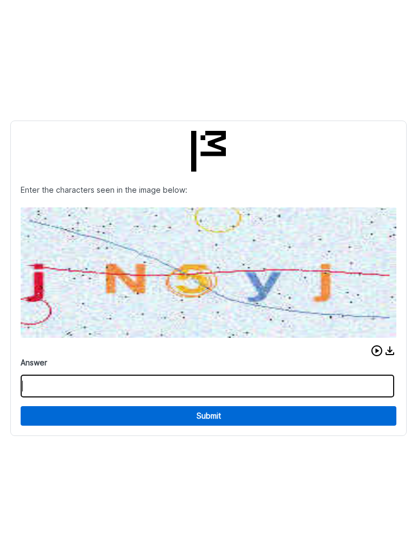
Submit (209, 415)
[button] (376, 350)
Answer (34, 362)
